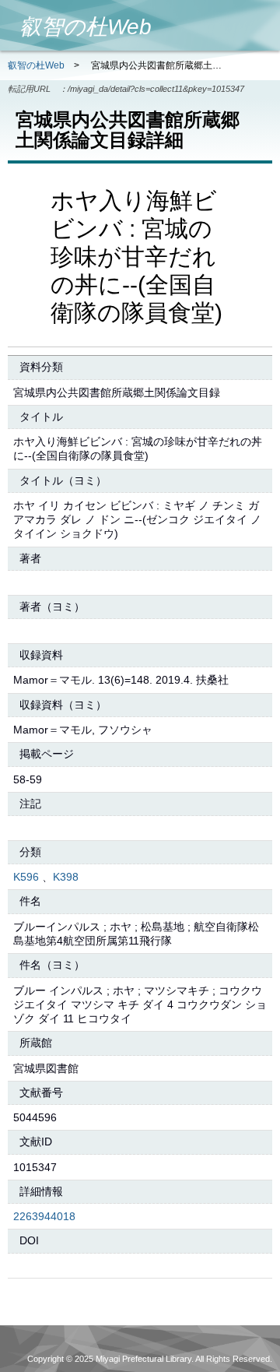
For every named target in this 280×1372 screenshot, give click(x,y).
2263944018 (44, 1216)
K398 (66, 877)
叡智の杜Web (36, 65)
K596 (26, 877)
